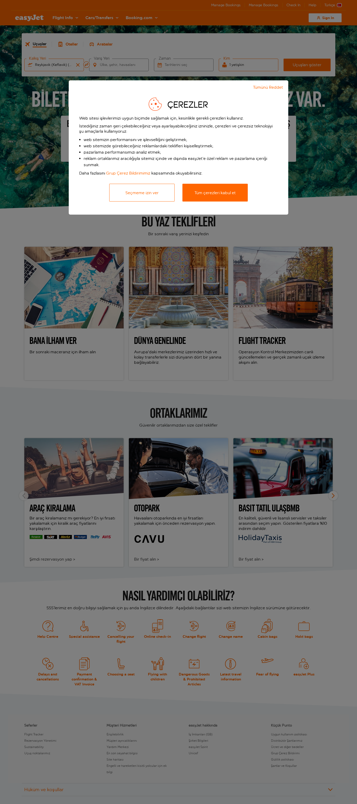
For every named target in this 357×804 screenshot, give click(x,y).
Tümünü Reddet (268, 87)
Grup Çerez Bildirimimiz (128, 173)
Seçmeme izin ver (142, 192)
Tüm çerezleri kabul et (215, 192)
